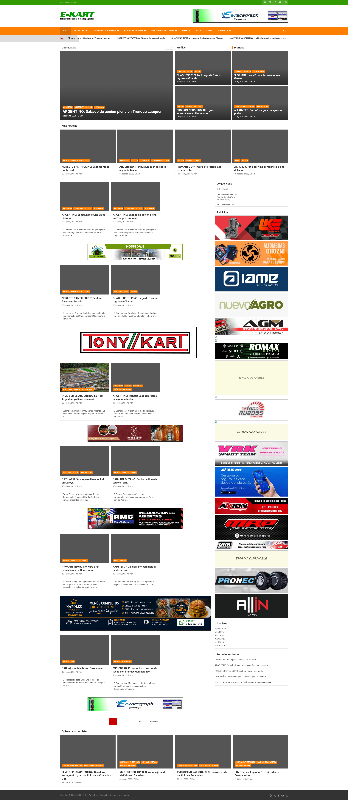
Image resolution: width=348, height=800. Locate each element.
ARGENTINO (79, 30)
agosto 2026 (220, 628)
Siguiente (154, 721)
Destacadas (69, 47)
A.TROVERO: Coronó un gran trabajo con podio (258, 112)
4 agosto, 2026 (125, 779)
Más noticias (69, 125)
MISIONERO (126, 662)
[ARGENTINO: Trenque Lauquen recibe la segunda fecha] (135, 377)
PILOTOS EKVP (258, 72)
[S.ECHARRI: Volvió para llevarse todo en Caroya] (84, 461)
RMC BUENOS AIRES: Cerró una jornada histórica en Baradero (142, 774)
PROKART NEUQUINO (194, 107)
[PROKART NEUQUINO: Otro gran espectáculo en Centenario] (84, 548)
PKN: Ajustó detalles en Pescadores (83, 668)
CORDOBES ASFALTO (243, 72)
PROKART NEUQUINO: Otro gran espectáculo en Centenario (195, 112)
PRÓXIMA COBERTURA (160, 160)
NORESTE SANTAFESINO (80, 160)
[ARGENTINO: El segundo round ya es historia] (84, 196)
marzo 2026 (220, 645)
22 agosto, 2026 (120, 222)
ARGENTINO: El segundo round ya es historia (282, 38)
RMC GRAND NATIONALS (163, 30)
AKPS (237, 160)
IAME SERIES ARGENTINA (104, 30)
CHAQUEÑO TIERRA (185, 72)
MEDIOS (198, 72)
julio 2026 (219, 632)
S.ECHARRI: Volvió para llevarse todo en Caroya (257, 77)
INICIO (65, 30)
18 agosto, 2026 (183, 116)
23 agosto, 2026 (69, 222)
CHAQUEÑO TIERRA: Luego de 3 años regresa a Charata (163, 38)
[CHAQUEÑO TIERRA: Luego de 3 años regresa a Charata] (135, 280)
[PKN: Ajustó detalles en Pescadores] (84, 650)
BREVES (66, 160)
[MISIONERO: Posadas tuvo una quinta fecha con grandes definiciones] (135, 650)
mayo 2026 (220, 639)
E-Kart (80, 116)
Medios (181, 47)
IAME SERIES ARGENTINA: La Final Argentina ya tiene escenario (225, 38)
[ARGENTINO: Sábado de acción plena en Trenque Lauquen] (135, 196)
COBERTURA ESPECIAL (82, 208)
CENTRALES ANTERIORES (72, 766)
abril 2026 (219, 642)
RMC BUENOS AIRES (133, 30)
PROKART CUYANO (193, 160)
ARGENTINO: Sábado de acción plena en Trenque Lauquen (134, 216)
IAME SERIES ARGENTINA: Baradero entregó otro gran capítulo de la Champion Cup (86, 775)
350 (140, 721)
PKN (72, 662)
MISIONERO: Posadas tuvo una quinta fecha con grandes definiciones (135, 670)
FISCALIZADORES (204, 30)
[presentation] (167, 47)
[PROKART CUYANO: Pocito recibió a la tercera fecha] (135, 461)
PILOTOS (186, 30)
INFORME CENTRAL (149, 762)
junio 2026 (219, 635)
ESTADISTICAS (224, 30)
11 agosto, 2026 (241, 116)
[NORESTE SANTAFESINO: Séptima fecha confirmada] (84, 280)
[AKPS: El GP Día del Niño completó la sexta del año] (135, 548)
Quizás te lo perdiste (74, 731)
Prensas (239, 47)
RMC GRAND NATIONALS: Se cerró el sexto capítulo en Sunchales (202, 774)
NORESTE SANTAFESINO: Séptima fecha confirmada (107, 38)
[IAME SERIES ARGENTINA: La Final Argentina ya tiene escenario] (84, 377)
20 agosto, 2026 (69, 116)
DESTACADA (68, 103)
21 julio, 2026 (240, 779)
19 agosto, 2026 (126, 174)
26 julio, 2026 (182, 779)
